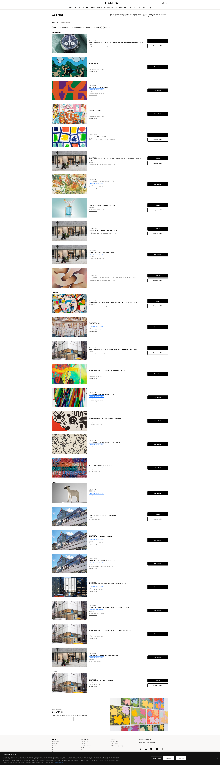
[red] (156, 749)
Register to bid (157, 46)
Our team (55, 743)
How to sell (84, 743)
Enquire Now (63, 719)
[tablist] (110, 22)
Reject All (168, 758)
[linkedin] (145, 749)
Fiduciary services (86, 750)
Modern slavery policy (116, 746)
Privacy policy (114, 742)
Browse (157, 41)
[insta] (140, 749)
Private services (86, 746)
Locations (55, 746)
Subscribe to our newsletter (147, 742)
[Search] (150, 7)
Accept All (181, 758)
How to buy (84, 742)
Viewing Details (93, 71)
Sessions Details (93, 331)
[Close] (217, 758)
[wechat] (151, 749)
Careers (54, 750)
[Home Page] (110, 3)
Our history (55, 742)
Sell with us (157, 67)
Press (54, 748)
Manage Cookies (157, 758)
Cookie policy (114, 743)
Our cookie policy (58, 762)
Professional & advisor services (90, 748)
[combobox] (55, 3)
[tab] (55, 22)
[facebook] (162, 749)
